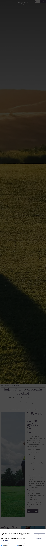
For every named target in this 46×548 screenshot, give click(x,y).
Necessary (5, 543)
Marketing (20, 545)
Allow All (39, 534)
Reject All (39, 541)
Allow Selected (39, 538)
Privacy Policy (4, 540)
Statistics (5, 545)
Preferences (20, 543)
